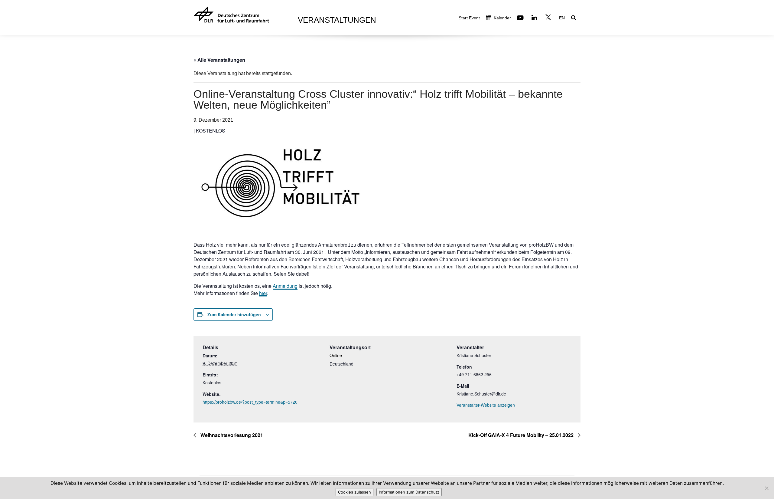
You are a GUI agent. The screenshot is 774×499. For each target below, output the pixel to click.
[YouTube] (521, 18)
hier (263, 293)
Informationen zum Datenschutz (409, 492)
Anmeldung (285, 285)
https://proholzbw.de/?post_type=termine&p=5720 (250, 402)
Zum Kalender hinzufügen (234, 314)
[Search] (574, 18)
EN (562, 17)
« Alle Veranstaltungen (219, 59)
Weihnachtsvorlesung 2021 (231, 435)
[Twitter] (549, 18)
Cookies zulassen (354, 492)
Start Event (469, 17)
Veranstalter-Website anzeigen (486, 405)
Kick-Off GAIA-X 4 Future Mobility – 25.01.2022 (521, 435)
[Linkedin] (535, 18)
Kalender (502, 17)
